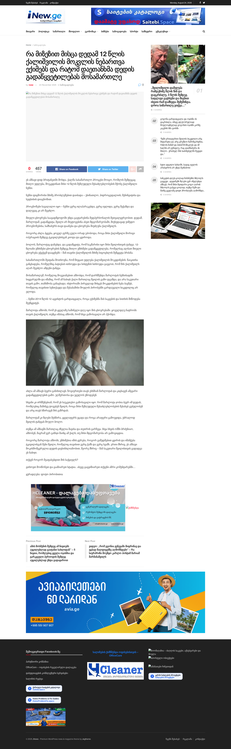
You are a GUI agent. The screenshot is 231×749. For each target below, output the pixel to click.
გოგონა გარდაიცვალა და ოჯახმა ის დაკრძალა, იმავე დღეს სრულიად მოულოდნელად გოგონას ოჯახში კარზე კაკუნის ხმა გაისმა (180, 123)
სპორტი (134, 31)
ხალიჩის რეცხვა (34, 678)
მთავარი (30, 31)
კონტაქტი (54, 2)
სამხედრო (147, 31)
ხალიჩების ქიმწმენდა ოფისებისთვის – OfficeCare (115, 653)
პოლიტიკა (43, 31)
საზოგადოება (119, 31)
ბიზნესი (105, 31)
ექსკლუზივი (162, 31)
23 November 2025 (47, 84)
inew (31, 84)
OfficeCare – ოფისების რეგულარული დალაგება (51, 667)
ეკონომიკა (90, 31)
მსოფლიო (74, 31)
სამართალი (59, 31)
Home (28, 45)
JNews (35, 739)
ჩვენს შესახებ (32, 2)
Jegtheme (86, 739)
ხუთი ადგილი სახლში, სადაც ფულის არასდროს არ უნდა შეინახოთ (178, 166)
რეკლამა (44, 2)
